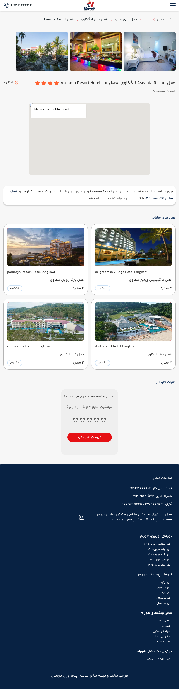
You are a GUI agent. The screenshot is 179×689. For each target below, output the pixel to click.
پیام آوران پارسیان (64, 676)
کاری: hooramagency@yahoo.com (147, 504)
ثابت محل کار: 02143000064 (151, 488)
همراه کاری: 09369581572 (152, 496)
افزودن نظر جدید (89, 437)
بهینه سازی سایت (92, 676)
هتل (147, 19)
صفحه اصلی (166, 19)
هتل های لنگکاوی (94, 19)
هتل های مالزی (125, 19)
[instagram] (81, 517)
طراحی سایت (118, 676)
